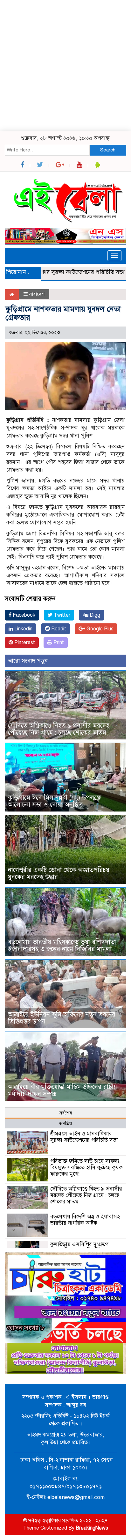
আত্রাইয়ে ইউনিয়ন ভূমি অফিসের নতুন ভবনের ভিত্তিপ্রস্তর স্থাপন (61, 1017)
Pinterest (24, 642)
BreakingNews (92, 1528)
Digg (94, 615)
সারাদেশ (37, 294)
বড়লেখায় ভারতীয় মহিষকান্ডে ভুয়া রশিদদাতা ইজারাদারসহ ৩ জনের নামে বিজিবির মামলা (62, 945)
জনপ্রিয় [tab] (65, 1123)
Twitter (61, 615)
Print (58, 642)
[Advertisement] (65, 65)
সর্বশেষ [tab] (65, 1113)
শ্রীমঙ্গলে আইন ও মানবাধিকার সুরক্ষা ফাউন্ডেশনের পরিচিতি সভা (84, 1136)
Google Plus (99, 629)
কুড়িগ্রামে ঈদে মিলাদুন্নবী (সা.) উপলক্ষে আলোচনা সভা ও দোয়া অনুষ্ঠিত (54, 801)
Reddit (58, 629)
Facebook (23, 615)
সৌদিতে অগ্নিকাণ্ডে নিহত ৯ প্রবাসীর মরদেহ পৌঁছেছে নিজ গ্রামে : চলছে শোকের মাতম (58, 729)
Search (107, 150)
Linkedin (22, 629)
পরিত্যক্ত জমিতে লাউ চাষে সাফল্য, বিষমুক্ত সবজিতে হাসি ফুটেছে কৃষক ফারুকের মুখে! (86, 1167)
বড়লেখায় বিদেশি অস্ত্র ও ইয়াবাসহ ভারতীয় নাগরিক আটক (85, 1219)
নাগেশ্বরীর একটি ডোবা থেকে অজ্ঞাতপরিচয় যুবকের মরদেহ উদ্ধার (59, 873)
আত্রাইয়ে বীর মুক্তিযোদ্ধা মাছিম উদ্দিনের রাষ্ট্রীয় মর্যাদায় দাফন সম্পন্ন (62, 1090)
